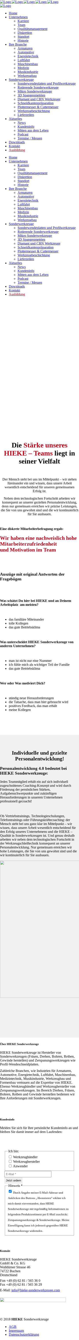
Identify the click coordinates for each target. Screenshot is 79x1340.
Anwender (20, 1166)
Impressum (16, 1330)
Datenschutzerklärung (24, 1334)
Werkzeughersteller (26, 1161)
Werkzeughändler (25, 1157)
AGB (12, 1326)
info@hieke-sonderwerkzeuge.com (35, 1290)
